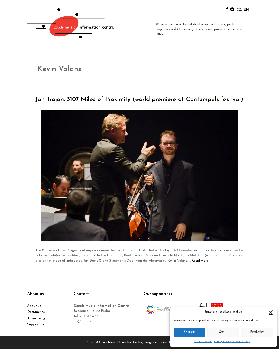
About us (34, 306)
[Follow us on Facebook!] (227, 8)
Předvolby (257, 331)
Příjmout (189, 331)
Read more (200, 260)
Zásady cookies (203, 341)
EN (246, 9)
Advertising (36, 318)
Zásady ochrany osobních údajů (232, 341)
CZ (238, 9)
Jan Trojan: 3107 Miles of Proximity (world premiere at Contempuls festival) (139, 99)
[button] (271, 312)
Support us (35, 324)
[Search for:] (217, 8)
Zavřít (223, 331)
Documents (36, 312)
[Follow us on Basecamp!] (232, 9)
